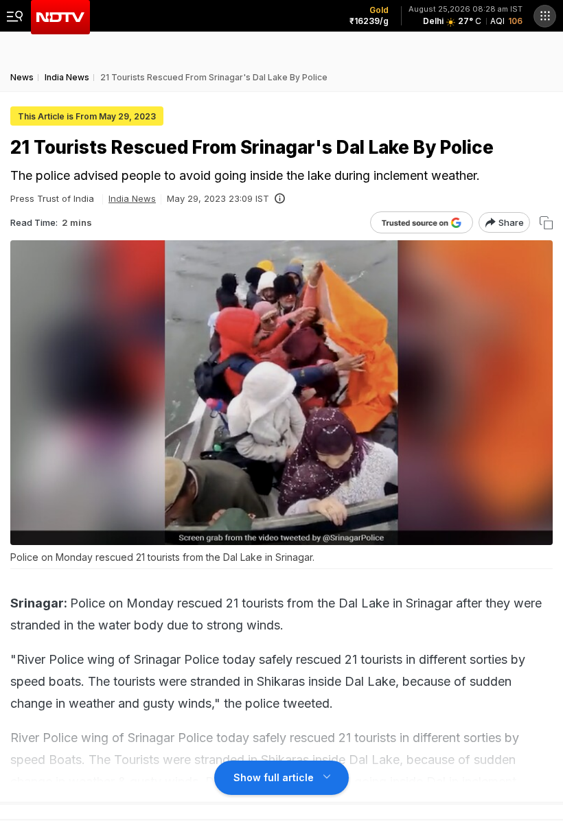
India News (132, 198)
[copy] (546, 222)
